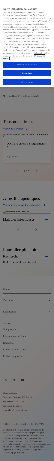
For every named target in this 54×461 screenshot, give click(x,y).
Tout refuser (27, 73)
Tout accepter (27, 82)
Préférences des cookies (27, 65)
